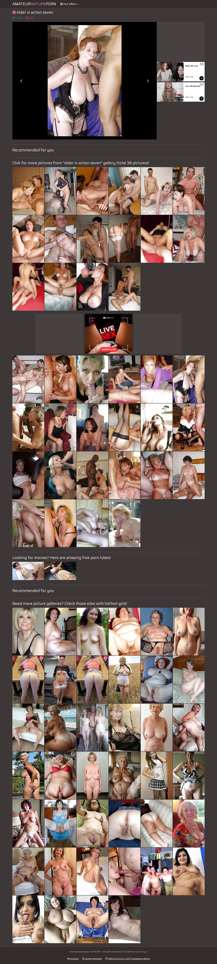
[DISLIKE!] (27, 18)
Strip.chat (189, 77)
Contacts (74, 958)
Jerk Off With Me (192, 86)
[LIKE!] (13, 18)
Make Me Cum (191, 66)
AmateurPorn (34, 4)
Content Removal (93, 958)
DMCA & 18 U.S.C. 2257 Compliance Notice (129, 958)
